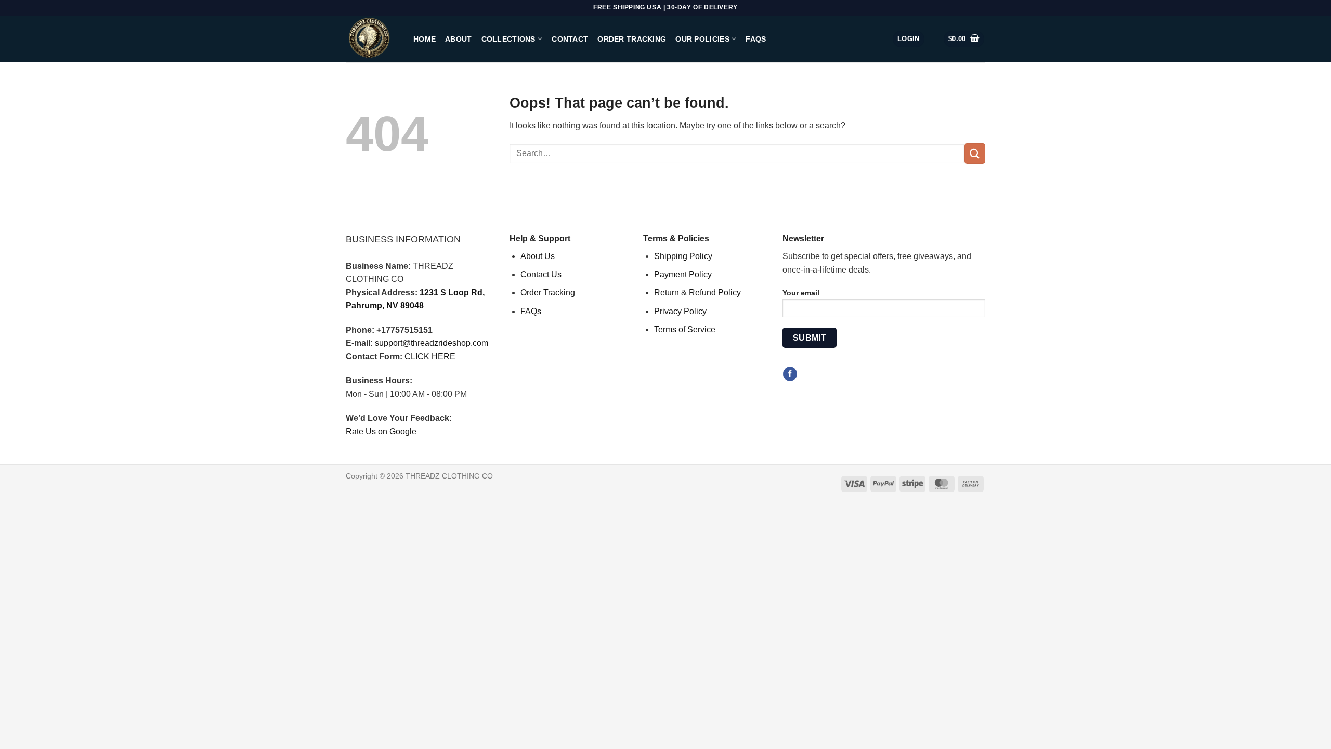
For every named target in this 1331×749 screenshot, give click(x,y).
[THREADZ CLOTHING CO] (372, 39)
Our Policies (702, 39)
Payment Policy (683, 274)
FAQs (756, 39)
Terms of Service (684, 329)
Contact (570, 39)
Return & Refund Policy (697, 292)
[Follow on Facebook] (790, 374)
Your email (800, 293)
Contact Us (541, 274)
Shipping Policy (683, 256)
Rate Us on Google (381, 431)
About (458, 39)
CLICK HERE (429, 356)
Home (424, 39)
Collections (508, 39)
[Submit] (974, 153)
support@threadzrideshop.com (431, 343)
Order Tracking (631, 39)
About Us (537, 256)
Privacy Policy (680, 311)
